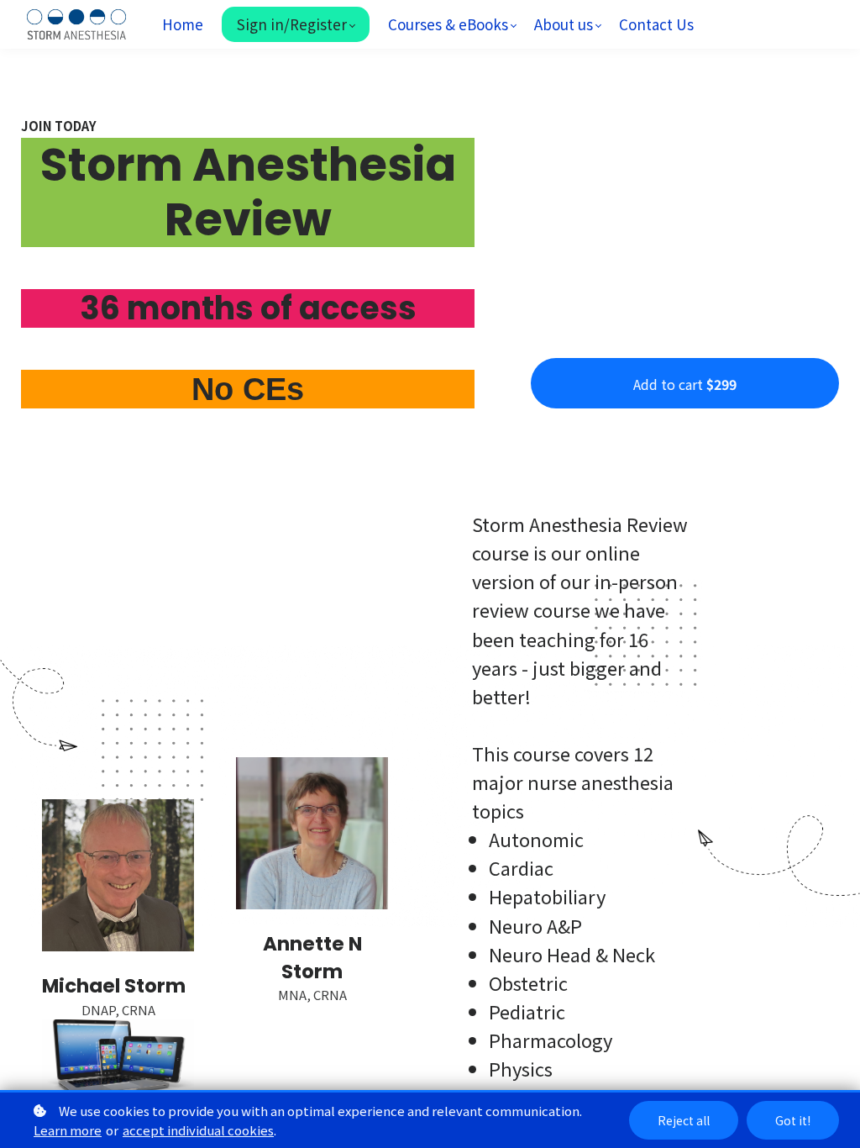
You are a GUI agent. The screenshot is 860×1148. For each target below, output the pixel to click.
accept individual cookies (198, 1130)
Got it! (792, 1120)
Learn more (68, 1130)
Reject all (684, 1120)
